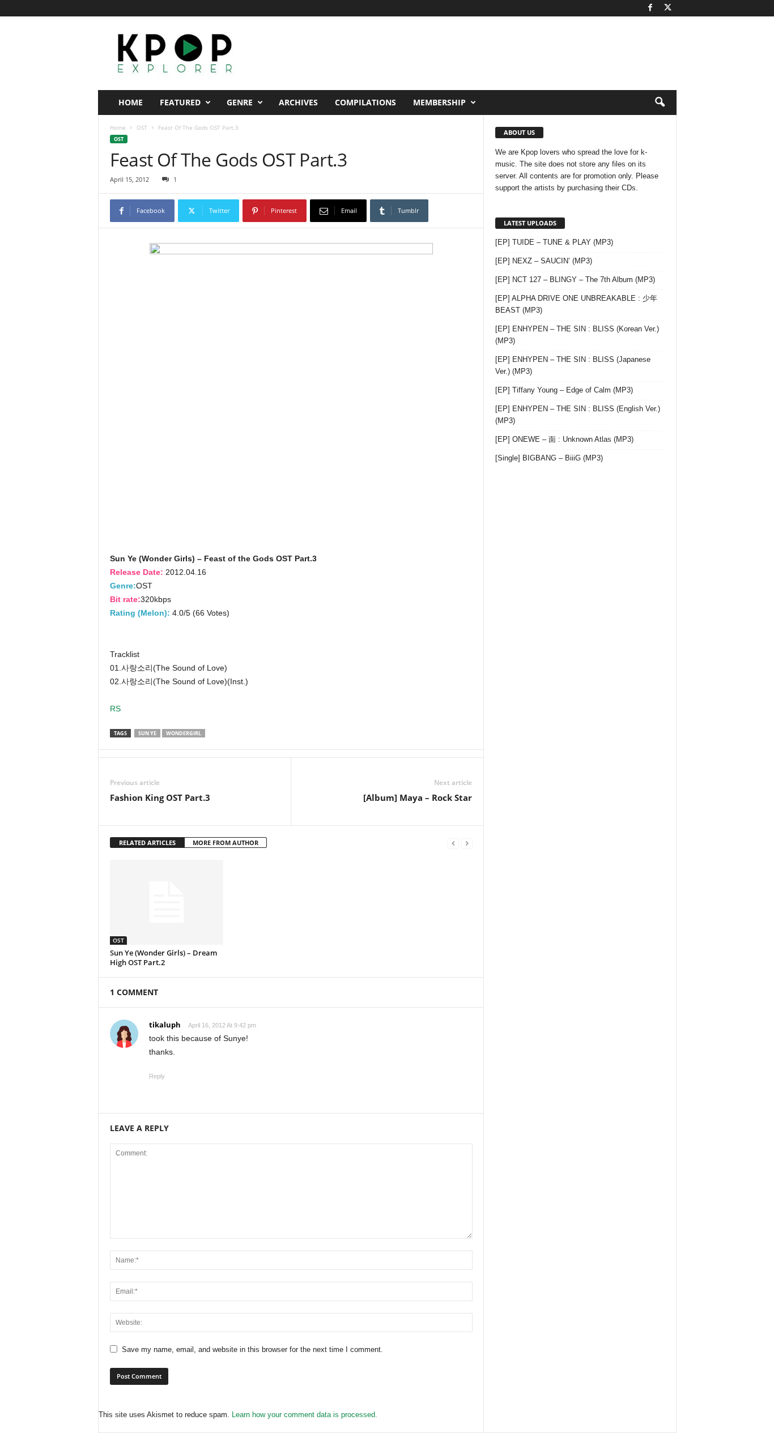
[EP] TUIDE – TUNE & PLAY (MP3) (554, 242)
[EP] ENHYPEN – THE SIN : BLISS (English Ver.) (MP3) (577, 414)
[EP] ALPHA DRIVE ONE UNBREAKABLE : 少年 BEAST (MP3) (576, 304)
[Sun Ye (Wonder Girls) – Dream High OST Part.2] (166, 902)
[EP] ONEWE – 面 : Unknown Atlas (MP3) (564, 439)
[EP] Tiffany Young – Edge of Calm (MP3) (564, 390)
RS (115, 708)
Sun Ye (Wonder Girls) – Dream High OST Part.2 (163, 957)
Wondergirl (183, 733)
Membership (439, 102)
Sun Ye (147, 733)
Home (130, 102)
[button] (659, 102)
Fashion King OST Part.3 (160, 797)
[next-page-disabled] (467, 843)
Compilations (365, 102)
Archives (298, 102)
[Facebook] (650, 8)
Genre (240, 102)
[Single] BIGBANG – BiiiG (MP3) (549, 458)
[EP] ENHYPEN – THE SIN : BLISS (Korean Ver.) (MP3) (577, 335)
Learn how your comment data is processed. (304, 1414)
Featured (180, 102)
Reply (157, 1076)
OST (142, 127)
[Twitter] (668, 8)
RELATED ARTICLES (147, 842)
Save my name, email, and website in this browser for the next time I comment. (252, 1349)
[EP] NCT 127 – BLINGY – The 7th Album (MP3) (575, 279)
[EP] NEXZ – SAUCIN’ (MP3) (543, 261)
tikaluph (165, 1025)
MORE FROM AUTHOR (225, 842)
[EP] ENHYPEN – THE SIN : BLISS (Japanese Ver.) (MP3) (572, 365)
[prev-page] (453, 843)
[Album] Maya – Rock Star (417, 797)
